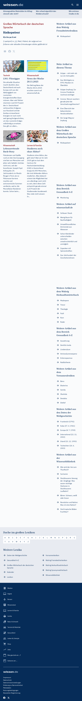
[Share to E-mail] (5, 51)
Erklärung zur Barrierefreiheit (13, 685)
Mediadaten (7, 688)
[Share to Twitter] (14, 51)
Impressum (7, 677)
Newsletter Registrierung (11, 693)
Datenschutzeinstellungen (12, 683)
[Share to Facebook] (9, 51)
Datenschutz (7, 680)
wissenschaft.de (33, 93)
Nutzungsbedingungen (10, 690)
